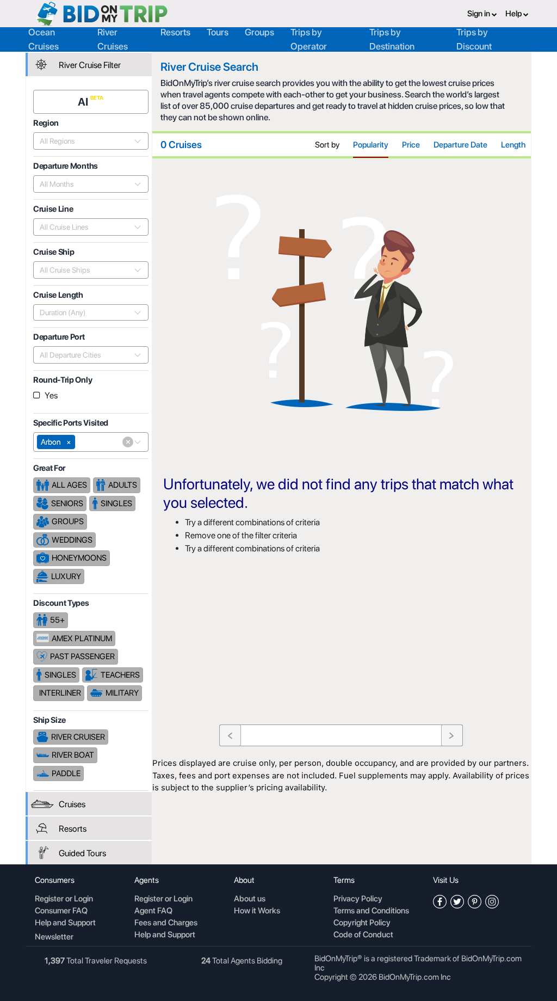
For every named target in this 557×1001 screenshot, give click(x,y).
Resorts (175, 32)
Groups (259, 32)
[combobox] (84, 141)
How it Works (257, 911)
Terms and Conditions (371, 911)
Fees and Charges (165, 923)
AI (84, 101)
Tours (217, 32)
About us (249, 899)
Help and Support (65, 923)
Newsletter (54, 937)
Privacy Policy (357, 899)
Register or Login (64, 899)
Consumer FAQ (61, 911)
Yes (51, 395)
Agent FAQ (153, 911)
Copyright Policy (362, 923)
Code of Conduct (363, 935)
